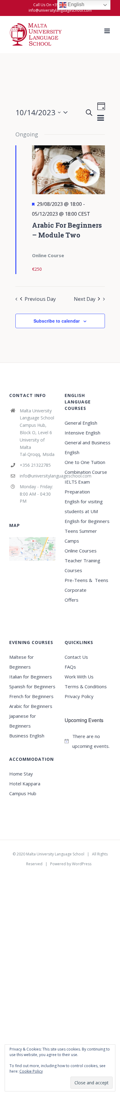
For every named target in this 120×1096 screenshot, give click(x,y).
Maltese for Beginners (21, 662)
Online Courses (81, 551)
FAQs (70, 667)
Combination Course (86, 472)
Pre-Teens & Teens (86, 580)
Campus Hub (22, 793)
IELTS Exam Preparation (77, 487)
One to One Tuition (85, 462)
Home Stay (21, 774)
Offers (71, 600)
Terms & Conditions (86, 686)
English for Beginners (88, 521)
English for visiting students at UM (84, 506)
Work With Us (79, 677)
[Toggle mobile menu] (107, 31)
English (75, 4)
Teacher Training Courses (82, 565)
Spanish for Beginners (32, 686)
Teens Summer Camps (81, 536)
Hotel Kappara (24, 783)
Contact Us (76, 657)
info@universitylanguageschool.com (60, 10)
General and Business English (87, 447)
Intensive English (82, 433)
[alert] (88, 741)
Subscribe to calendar (57, 321)
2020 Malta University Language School (50, 854)
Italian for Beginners (30, 677)
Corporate (75, 590)
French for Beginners (31, 696)
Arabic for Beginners (30, 706)
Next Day (84, 298)
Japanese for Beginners (22, 721)
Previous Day (40, 298)
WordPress (81, 863)
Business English (26, 736)
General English (81, 423)
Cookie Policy (31, 1071)
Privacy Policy (79, 696)
